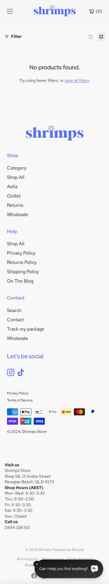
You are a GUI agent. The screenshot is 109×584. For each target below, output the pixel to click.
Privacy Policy (21, 253)
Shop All (15, 177)
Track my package (25, 329)
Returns (15, 205)
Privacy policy (53, 559)
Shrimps (44, 549)
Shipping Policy (23, 272)
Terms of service (79, 559)
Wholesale (17, 214)
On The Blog (20, 281)
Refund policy (28, 559)
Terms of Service (20, 400)
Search (14, 310)
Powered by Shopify (68, 549)
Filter (16, 36)
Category (16, 168)
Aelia (12, 187)
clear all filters (77, 80)
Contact (15, 320)
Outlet (14, 196)
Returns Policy (22, 262)
